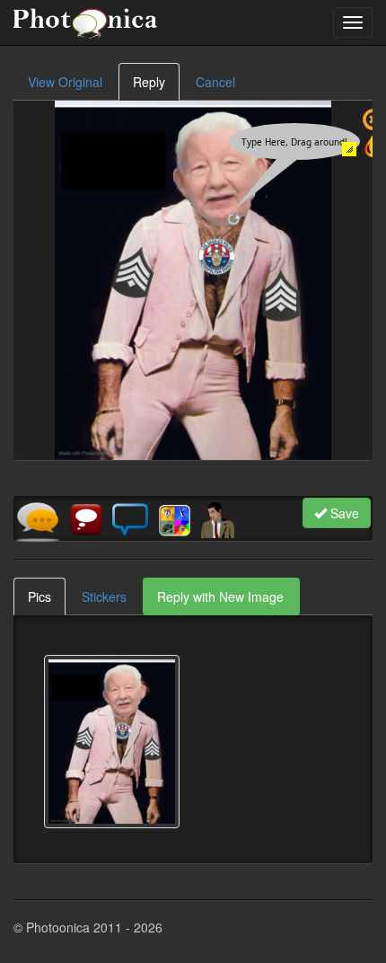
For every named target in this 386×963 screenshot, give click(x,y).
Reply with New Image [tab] (220, 596)
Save (343, 513)
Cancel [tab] (215, 82)
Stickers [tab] (104, 596)
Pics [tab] (39, 596)
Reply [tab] (149, 82)
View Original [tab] (65, 82)
